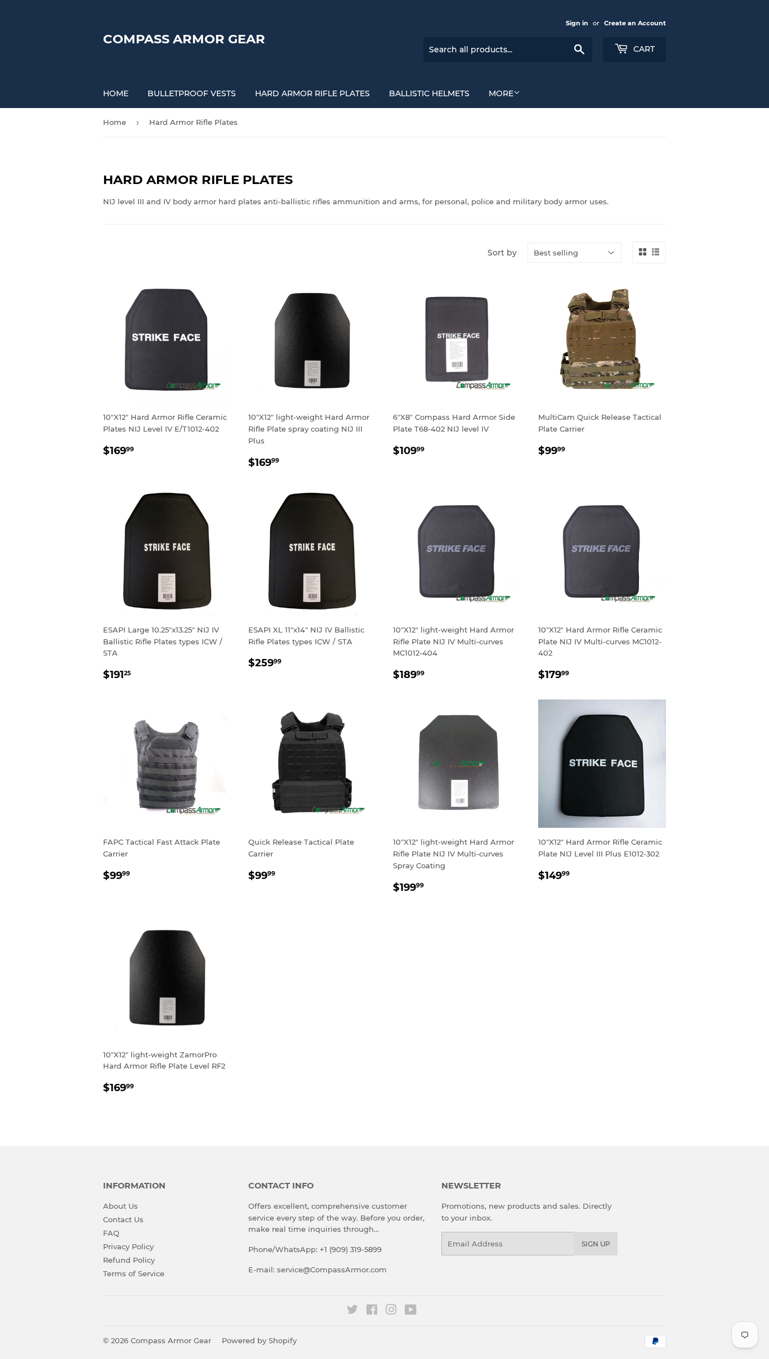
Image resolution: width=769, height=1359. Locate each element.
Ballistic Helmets (429, 93)
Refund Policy (129, 1259)
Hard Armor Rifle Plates (312, 93)
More (501, 93)
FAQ (111, 1232)
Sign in (577, 23)
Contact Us (123, 1219)
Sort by (502, 253)
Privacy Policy (128, 1246)
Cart (643, 49)
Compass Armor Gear (184, 39)
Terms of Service (133, 1273)
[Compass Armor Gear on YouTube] (411, 1311)
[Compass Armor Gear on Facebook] (372, 1311)
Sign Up (596, 1244)
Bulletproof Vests (191, 93)
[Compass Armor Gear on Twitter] (352, 1311)
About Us (120, 1205)
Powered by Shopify (259, 1340)
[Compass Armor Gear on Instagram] (391, 1311)
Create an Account (635, 23)
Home (115, 93)
